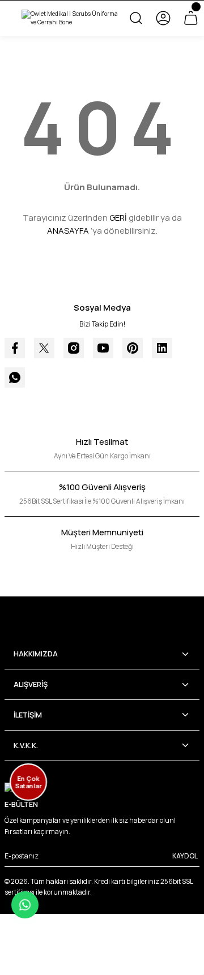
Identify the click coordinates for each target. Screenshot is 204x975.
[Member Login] (163, 18)
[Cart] (190, 18)
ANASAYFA (68, 231)
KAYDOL (185, 856)
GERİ (118, 218)
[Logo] (70, 18)
